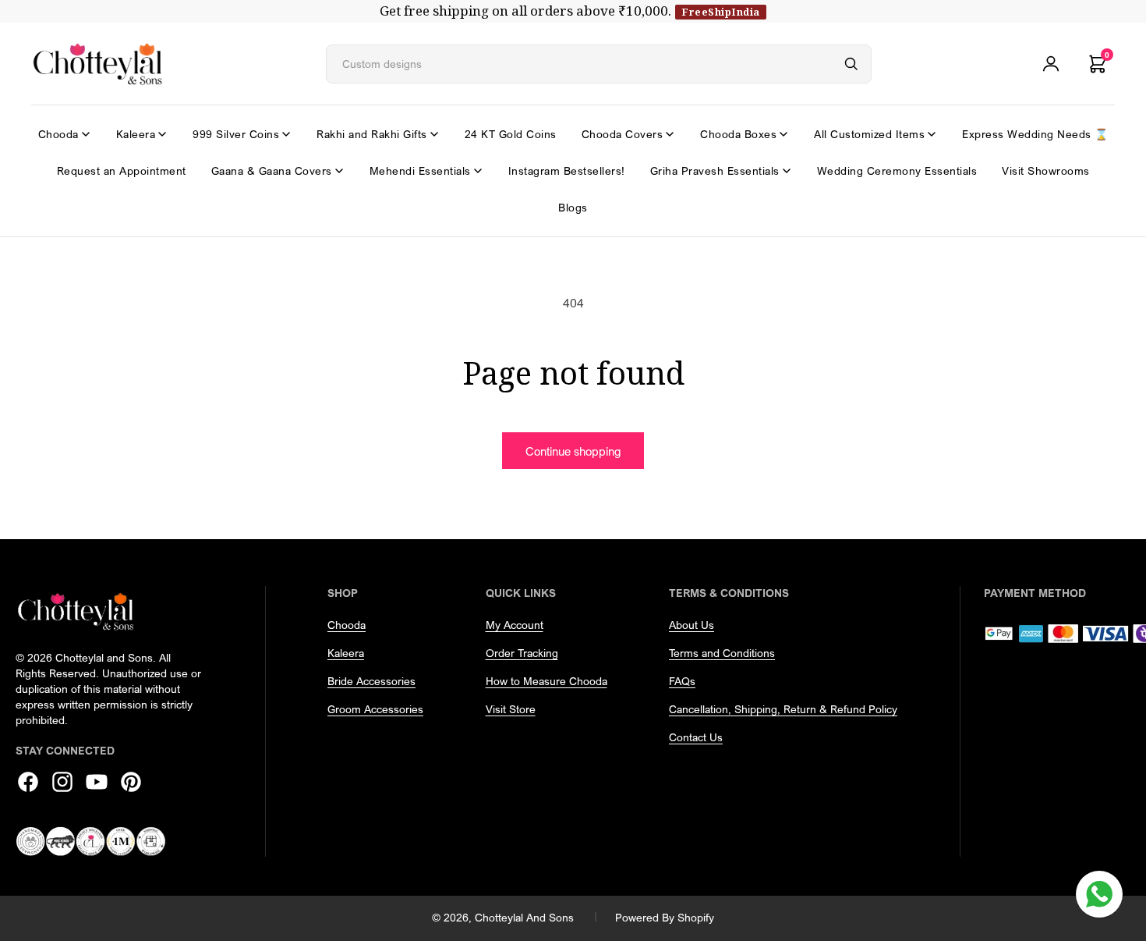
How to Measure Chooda (546, 680)
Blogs (573, 207)
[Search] (851, 64)
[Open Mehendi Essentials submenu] (477, 171)
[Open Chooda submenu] (85, 134)
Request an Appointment (121, 170)
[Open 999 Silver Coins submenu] (286, 134)
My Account (514, 624)
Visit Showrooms (1046, 170)
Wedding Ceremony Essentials (897, 170)
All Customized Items (869, 133)
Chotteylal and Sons (524, 917)
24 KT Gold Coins (511, 133)
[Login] (1051, 64)
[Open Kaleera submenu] (162, 134)
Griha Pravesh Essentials (715, 170)
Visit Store (511, 709)
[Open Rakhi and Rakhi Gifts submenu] (434, 134)
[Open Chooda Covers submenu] (669, 134)
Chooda (58, 133)
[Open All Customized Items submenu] (931, 134)
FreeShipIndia (720, 12)
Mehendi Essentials (420, 170)
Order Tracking (522, 652)
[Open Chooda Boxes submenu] (783, 134)
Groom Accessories (375, 709)
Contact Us (696, 737)
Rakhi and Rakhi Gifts (372, 133)
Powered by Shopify (664, 917)
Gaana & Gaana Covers (271, 170)
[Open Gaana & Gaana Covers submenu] (339, 171)
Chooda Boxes (738, 133)
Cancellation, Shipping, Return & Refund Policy (783, 709)
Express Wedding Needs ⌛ (1035, 133)
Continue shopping (573, 451)
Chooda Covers (622, 133)
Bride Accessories (371, 680)
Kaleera (136, 133)
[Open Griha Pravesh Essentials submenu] (786, 171)
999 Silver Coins (236, 133)
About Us (691, 624)
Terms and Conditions (722, 652)
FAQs (682, 680)
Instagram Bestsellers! (566, 170)
